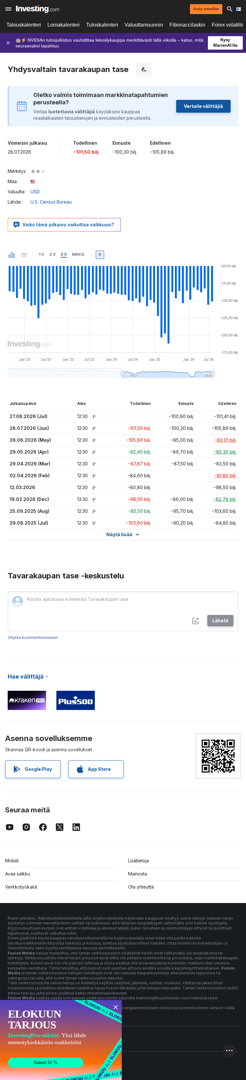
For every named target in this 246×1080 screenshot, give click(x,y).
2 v (52, 254)
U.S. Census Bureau (51, 202)
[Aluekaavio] (24, 255)
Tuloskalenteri (102, 25)
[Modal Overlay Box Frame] (61, 1040)
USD (35, 191)
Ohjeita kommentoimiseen (33, 637)
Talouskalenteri (23, 25)
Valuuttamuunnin (144, 25)
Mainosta (137, 873)
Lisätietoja (138, 860)
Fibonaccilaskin (187, 25)
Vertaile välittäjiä (203, 106)
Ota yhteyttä (141, 887)
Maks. (78, 254)
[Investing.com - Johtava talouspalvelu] (37, 9)
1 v (41, 254)
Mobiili (12, 860)
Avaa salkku (17, 873)
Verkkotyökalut (21, 887)
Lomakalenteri (63, 25)
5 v (64, 254)
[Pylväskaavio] (12, 255)
